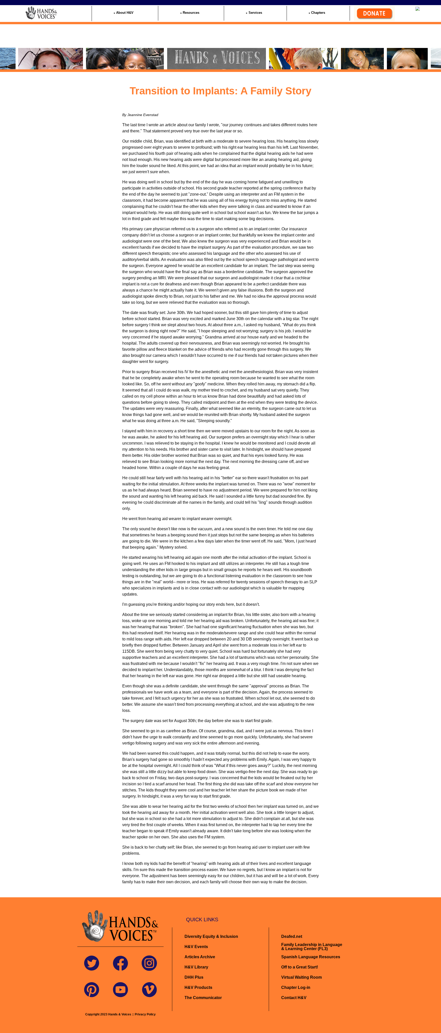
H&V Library (196, 967)
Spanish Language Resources (310, 957)
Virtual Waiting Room (301, 977)
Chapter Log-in (295, 987)
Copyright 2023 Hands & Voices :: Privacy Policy (120, 1014)
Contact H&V (294, 998)
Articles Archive (200, 957)
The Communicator (203, 998)
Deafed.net (291, 936)
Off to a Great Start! (299, 967)
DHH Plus (194, 977)
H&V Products (198, 987)
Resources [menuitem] (191, 13)
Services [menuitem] (255, 13)
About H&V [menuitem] (124, 13)
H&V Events (196, 946)
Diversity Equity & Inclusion (212, 936)
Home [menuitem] (66, 13)
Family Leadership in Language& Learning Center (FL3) (311, 946)
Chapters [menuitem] (318, 13)
